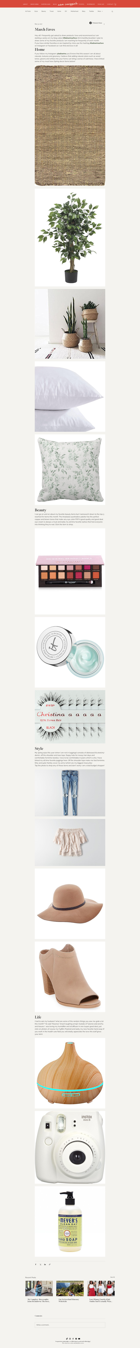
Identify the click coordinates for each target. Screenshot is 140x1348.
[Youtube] (79, 1339)
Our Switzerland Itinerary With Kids (69, 1300)
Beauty (44, 11)
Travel (52, 11)
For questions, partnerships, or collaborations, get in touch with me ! (72, 1341)
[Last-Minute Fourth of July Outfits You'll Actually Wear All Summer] (101, 1288)
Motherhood (74, 11)
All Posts (28, 11)
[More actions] (104, 24)
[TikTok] (67, 1339)
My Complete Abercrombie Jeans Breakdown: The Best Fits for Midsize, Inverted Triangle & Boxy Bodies (38, 1300)
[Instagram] (70, 1339)
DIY (66, 11)
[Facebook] (73, 1339)
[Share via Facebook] (36, 1264)
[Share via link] (50, 1264)
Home (59, 11)
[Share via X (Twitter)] (40, 1264)
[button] (115, 4)
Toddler (91, 11)
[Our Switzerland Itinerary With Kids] (70, 1288)
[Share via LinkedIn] (45, 1264)
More (99, 11)
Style (36, 11)
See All (112, 1277)
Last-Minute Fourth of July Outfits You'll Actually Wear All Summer (100, 1300)
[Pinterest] (76, 1339)
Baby (83, 11)
